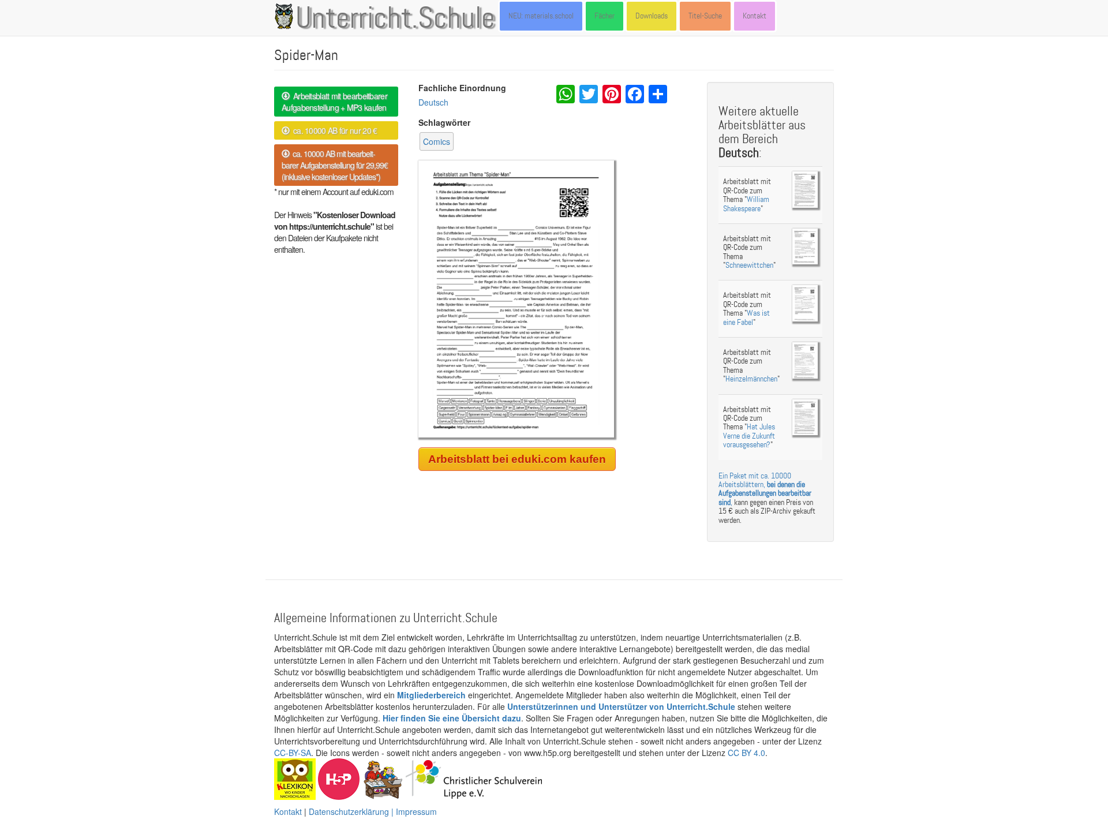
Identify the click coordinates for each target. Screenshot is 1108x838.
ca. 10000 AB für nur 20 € (333, 130)
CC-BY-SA (292, 752)
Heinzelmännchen (751, 379)
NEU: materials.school (541, 16)
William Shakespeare (746, 203)
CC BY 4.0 (746, 752)
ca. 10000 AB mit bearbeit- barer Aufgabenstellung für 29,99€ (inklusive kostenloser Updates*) (335, 165)
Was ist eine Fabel (746, 317)
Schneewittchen (749, 265)
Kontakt (754, 16)
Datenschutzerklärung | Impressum (373, 811)
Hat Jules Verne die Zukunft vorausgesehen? (749, 436)
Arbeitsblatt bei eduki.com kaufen (517, 459)
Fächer (604, 16)
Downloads (651, 16)
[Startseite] (286, 16)
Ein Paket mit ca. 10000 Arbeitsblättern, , (764, 489)
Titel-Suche (705, 16)
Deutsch (433, 102)
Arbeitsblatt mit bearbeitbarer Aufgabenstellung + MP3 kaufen (334, 101)
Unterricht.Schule (395, 19)
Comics (436, 141)
